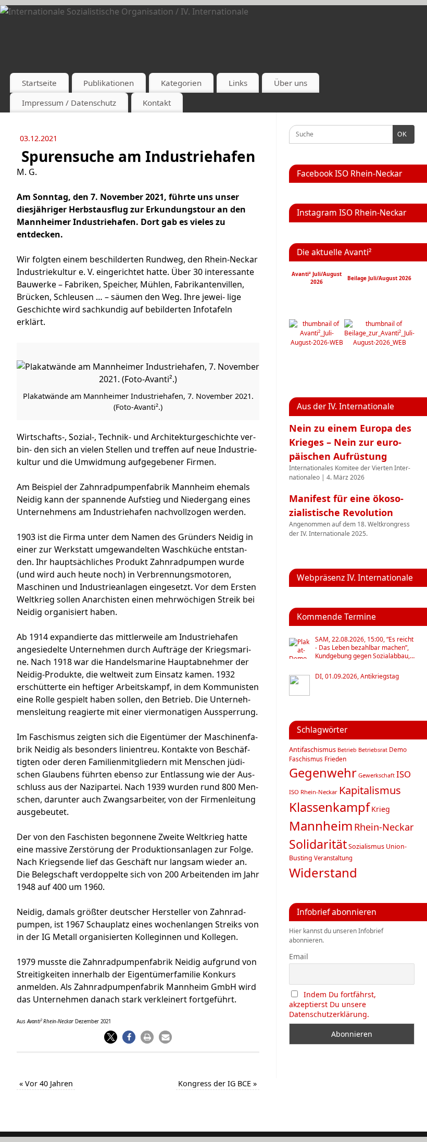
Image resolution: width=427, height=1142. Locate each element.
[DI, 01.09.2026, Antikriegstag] (299, 685)
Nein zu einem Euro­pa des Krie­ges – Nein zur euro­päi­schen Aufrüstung (350, 442)
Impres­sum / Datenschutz (69, 102)
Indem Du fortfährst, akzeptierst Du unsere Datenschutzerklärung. (332, 1004)
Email (298, 956)
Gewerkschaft (376, 775)
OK (400, 134)
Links (238, 83)
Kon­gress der (217, 1083)
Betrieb (347, 750)
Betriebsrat (372, 750)
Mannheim (321, 825)
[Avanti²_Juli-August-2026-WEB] (316, 342)
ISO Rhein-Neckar (313, 792)
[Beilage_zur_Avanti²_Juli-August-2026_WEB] (379, 342)
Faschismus (306, 759)
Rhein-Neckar (384, 827)
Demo (398, 749)
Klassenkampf (329, 807)
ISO (403, 774)
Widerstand (323, 872)
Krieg (380, 809)
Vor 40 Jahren (46, 1083)
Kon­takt (157, 102)
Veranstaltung (333, 858)
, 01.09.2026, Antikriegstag (357, 676)
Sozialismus (366, 846)
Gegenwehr (323, 772)
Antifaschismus (312, 749)
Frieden (335, 759)
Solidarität (318, 844)
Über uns (290, 83)
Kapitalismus (370, 790)
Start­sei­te (39, 83)
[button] (110, 1037)
